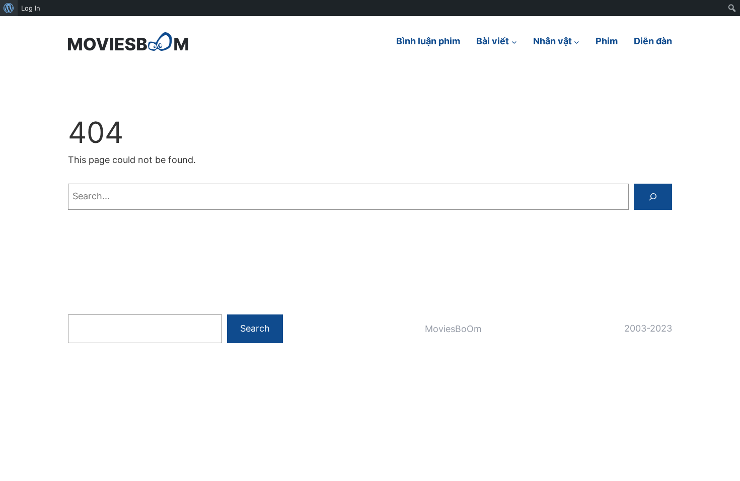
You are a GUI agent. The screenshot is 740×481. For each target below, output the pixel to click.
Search (255, 328)
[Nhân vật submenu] (576, 41)
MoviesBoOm (453, 329)
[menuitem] (9, 8)
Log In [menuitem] (30, 8)
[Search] (653, 197)
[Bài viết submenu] (514, 41)
